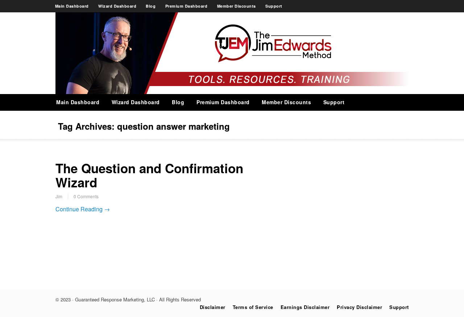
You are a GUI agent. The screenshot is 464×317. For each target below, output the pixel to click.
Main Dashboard (72, 6)
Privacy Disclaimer (359, 307)
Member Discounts (236, 6)
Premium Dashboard (186, 6)
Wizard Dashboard (117, 6)
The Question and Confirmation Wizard (149, 175)
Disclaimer (212, 307)
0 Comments (86, 196)
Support (273, 6)
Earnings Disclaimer (305, 307)
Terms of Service (253, 307)
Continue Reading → (82, 209)
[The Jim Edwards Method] (232, 91)
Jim (58, 196)
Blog (151, 6)
